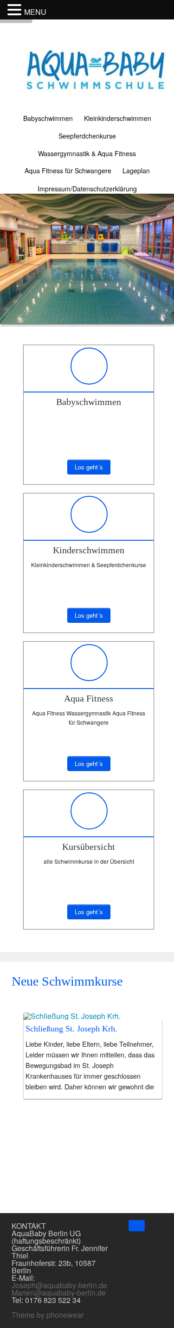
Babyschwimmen (48, 118)
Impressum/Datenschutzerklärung (87, 188)
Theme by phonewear (48, 1314)
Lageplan (136, 170)
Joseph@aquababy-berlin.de (59, 1285)
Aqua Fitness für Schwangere (68, 170)
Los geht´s (89, 466)
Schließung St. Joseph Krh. (71, 1028)
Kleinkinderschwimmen (117, 118)
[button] (15, 8)
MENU (35, 11)
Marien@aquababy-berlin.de (59, 1292)
